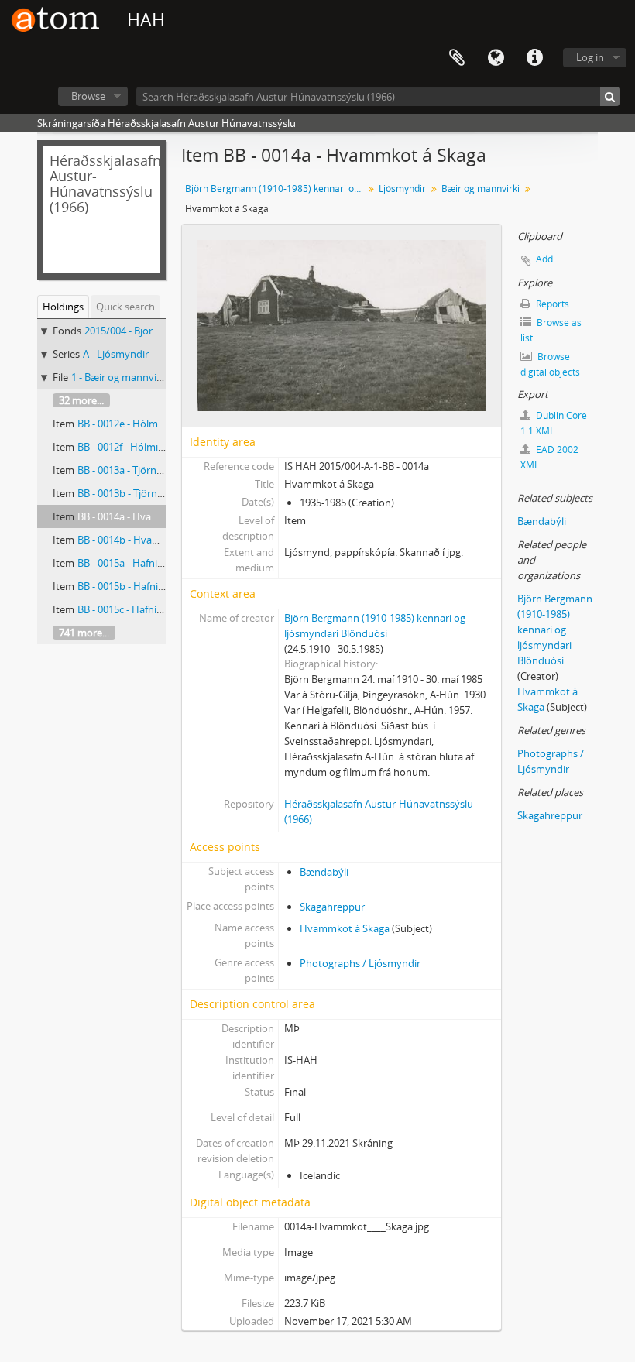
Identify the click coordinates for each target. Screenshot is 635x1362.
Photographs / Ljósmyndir (360, 963)
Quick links (534, 58)
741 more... (84, 633)
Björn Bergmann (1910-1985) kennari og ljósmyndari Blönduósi (554, 629)
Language (495, 58)
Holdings (63, 307)
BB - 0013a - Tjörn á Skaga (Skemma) (159, 470)
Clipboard (457, 58)
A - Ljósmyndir (116, 354)
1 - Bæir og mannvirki (119, 377)
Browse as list (551, 330)
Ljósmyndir (402, 188)
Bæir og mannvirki (480, 188)
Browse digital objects (550, 364)
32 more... (81, 400)
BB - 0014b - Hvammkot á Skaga (150, 540)
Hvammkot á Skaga (345, 928)
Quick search (125, 307)
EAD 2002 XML (549, 457)
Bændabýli (324, 872)
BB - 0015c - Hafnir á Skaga (137, 609)
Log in (590, 57)
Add (544, 259)
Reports (551, 303)
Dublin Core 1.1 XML (553, 423)
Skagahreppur (332, 907)
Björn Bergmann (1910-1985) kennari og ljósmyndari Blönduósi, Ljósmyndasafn (276, 188)
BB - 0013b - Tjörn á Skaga (135, 493)
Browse (88, 96)
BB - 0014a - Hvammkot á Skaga (149, 516)
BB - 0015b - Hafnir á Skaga (138, 586)
